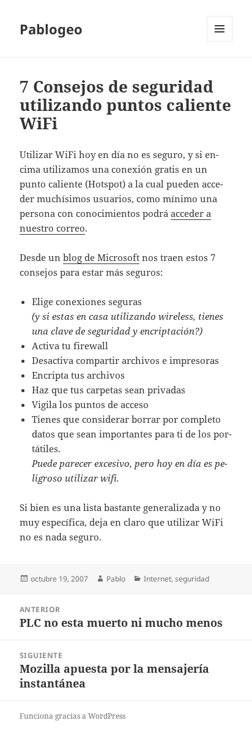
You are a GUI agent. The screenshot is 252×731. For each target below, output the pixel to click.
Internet (157, 579)
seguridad (192, 579)
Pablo (115, 579)
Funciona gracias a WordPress (72, 716)
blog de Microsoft (101, 257)
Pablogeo (51, 29)
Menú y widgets (219, 41)
